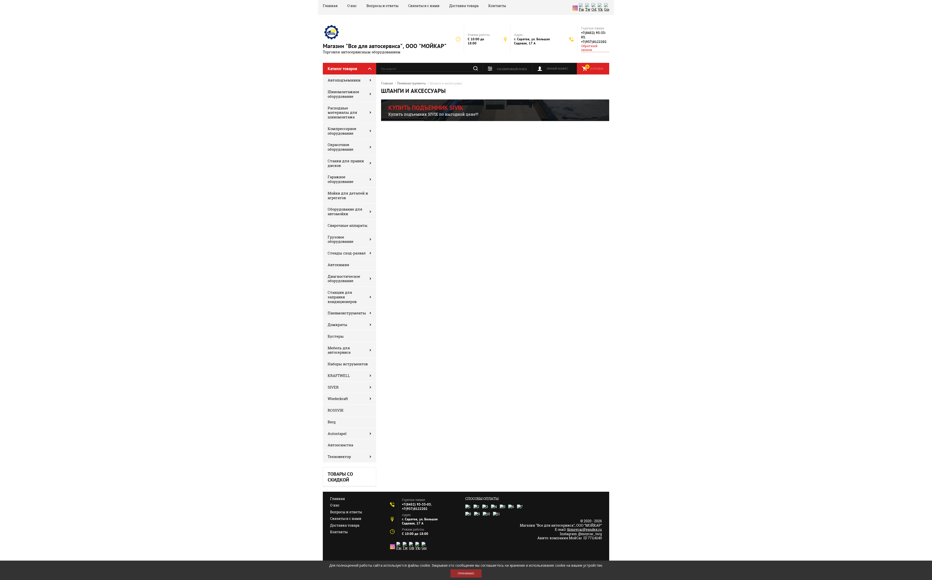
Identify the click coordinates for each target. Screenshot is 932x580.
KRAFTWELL (339, 375)
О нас (352, 5)
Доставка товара (464, 5)
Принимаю (466, 573)
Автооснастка (340, 444)
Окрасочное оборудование (340, 147)
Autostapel (337, 433)
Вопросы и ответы (382, 5)
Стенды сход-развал (347, 253)
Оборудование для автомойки (345, 211)
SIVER (333, 387)
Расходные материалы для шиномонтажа (342, 113)
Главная (330, 5)
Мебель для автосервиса (339, 350)
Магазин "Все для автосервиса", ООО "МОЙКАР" (385, 46)
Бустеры (336, 336)
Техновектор (339, 456)
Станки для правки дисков (346, 163)
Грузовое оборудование (340, 239)
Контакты (497, 5)
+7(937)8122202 (594, 42)
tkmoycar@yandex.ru (584, 529)
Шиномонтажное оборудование (343, 94)
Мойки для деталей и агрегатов (348, 195)
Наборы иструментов (348, 363)
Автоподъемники (344, 80)
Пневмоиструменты (347, 312)
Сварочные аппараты (347, 225)
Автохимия (338, 264)
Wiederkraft (338, 398)
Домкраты (337, 324)
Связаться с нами (424, 5)
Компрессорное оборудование (342, 131)
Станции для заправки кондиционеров (342, 297)
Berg (331, 421)
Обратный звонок (589, 48)
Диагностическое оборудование (344, 278)
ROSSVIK (336, 410)
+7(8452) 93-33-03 (416, 504)
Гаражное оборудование (340, 179)
